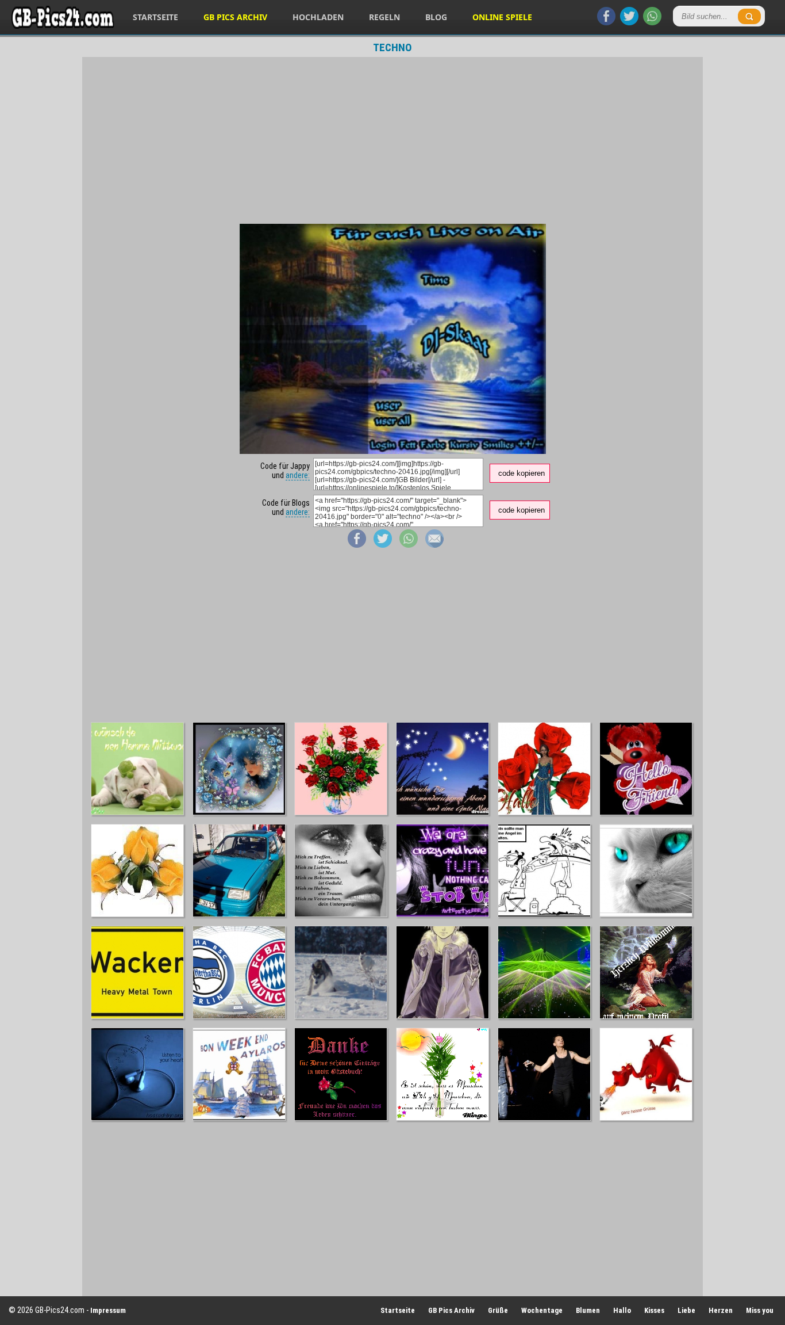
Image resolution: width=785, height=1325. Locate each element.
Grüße (498, 1310)
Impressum (108, 1310)
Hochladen (318, 17)
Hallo (622, 1310)
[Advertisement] (392, 140)
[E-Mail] (434, 544)
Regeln (384, 17)
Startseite (155, 17)
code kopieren (521, 473)
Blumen (588, 1310)
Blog (436, 17)
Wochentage (542, 1310)
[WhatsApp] (652, 22)
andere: (298, 475)
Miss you (760, 1310)
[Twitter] (629, 22)
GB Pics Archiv (235, 17)
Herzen (721, 1310)
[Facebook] (606, 22)
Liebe (686, 1310)
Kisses (654, 1310)
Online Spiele (502, 17)
